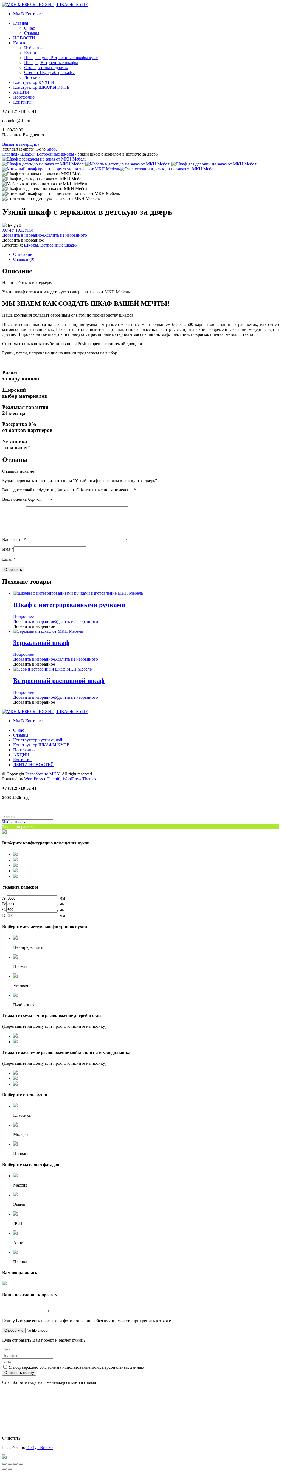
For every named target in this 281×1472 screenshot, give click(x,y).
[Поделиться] (10, 1464)
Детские (32, 77)
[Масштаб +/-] (21, 1464)
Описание (22, 254)
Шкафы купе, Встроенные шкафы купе (61, 57)
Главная (20, 23)
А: (4, 898)
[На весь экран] (15, 1464)
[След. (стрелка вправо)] (10, 1469)
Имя (7, 549)
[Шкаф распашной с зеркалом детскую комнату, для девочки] (43, 164)
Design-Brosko (39, 1447)
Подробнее (23, 616)
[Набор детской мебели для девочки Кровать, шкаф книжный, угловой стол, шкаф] (128, 164)
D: (4, 915)
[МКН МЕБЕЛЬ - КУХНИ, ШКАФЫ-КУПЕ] (45, 4)
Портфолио (24, 97)
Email (9, 559)
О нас (29, 28)
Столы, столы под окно (46, 67)
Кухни (30, 52)
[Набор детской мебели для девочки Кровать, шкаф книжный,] (61, 169)
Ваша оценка (14, 499)
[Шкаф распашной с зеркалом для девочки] (214, 164)
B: (4, 903)
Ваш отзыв (14, 539)
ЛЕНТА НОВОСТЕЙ (33, 764)
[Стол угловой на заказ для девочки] (168, 169)
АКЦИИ (21, 92)
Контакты (22, 102)
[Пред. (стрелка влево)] (4, 1469)
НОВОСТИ (24, 38)
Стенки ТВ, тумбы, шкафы (49, 72)
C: (4, 909)
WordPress (33, 779)
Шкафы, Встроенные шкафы (51, 62)
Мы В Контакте (28, 14)
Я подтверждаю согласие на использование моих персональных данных (76, 1367)
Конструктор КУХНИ (33, 82)
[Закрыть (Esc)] (4, 1464)
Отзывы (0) (23, 259)
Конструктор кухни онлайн (39, 740)
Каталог (20, 43)
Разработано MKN (42, 774)
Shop (51, 149)
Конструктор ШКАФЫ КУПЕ (41, 87)
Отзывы (31, 33)
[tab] (146, 254)
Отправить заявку (19, 1373)
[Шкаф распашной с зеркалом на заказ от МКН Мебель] (44, 159)
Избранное (34, 47)
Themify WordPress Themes (71, 779)
